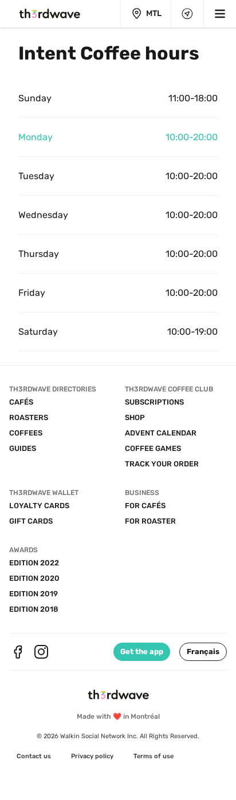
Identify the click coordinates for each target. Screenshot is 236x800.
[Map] (187, 14)
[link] (34, 756)
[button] (203, 652)
